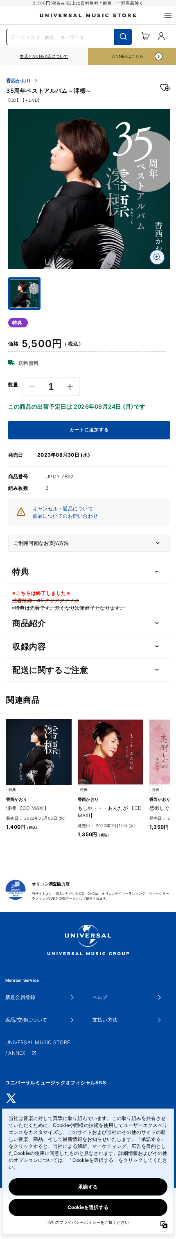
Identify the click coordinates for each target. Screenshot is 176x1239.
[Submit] (123, 37)
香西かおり (18, 81)
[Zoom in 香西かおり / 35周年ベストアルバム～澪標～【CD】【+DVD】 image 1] (157, 257)
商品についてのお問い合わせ (65, 516)
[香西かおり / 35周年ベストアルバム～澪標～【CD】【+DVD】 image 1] (89, 189)
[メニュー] (168, 15)
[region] (44, 56)
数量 (13, 384)
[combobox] (69, 36)
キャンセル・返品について (63, 508)
